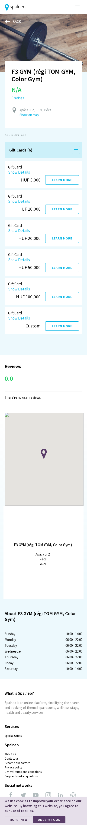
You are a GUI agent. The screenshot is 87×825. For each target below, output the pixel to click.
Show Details (19, 172)
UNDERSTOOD (49, 820)
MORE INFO (18, 820)
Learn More (62, 180)
